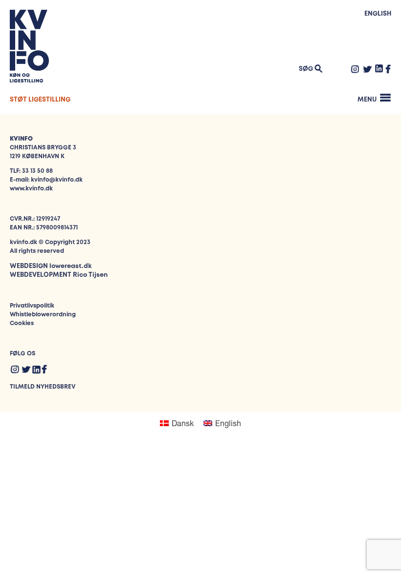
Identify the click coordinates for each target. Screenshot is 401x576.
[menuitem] (177, 423)
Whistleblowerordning (43, 314)
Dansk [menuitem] (183, 423)
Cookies (22, 323)
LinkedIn (379, 68)
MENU (367, 100)
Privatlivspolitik (32, 306)
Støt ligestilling (40, 100)
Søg (306, 69)
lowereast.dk (70, 266)
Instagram (355, 69)
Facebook (388, 69)
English (377, 14)
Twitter (367, 69)
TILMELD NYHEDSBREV (42, 387)
